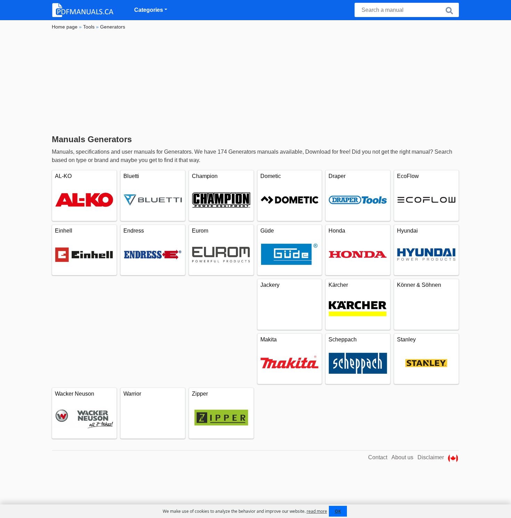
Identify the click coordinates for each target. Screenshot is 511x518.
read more (317, 511)
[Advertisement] (255, 82)
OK (338, 511)
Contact (377, 457)
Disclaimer (430, 457)
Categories (148, 10)
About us (402, 457)
